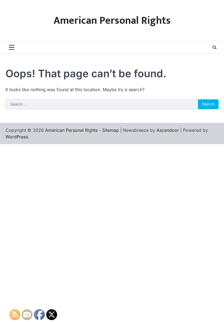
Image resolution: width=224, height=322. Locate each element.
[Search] (214, 47)
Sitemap (110, 130)
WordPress (16, 136)
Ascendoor (168, 130)
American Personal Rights (112, 20)
